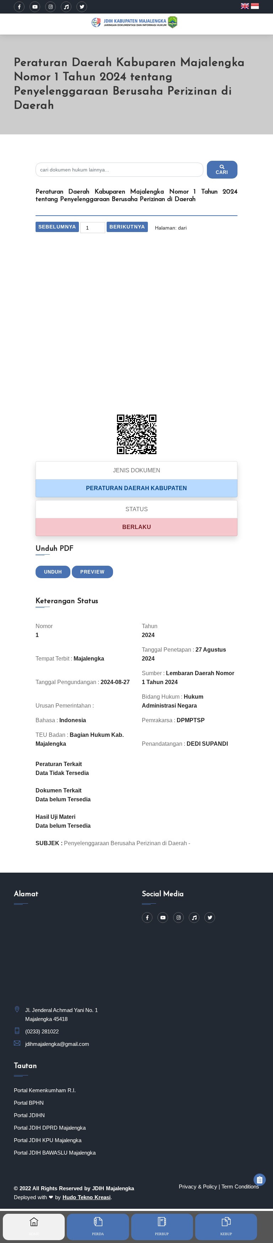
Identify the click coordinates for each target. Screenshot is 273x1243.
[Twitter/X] (81, 6)
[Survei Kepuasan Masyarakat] (259, 1179)
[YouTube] (35, 6)
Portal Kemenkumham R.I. (45, 1090)
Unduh (53, 572)
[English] (246, 6)
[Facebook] (19, 6)
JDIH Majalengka (113, 1188)
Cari (222, 172)
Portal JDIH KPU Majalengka (47, 1140)
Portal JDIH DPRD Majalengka (50, 1128)
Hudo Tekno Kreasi (87, 1197)
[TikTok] (66, 6)
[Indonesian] (255, 6)
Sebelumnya (57, 227)
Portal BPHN (29, 1103)
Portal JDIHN (29, 1115)
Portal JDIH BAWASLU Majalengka (55, 1153)
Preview (92, 572)
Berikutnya (127, 227)
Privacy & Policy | (199, 1186)
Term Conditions (240, 1186)
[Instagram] (50, 6)
